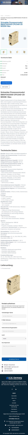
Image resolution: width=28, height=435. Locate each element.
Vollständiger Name (7, 312)
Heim (2, 15)
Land (3, 335)
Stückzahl (3, 77)
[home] (6, 2)
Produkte (7, 15)
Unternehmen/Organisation (9, 327)
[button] (16, 2)
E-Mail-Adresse (6, 320)
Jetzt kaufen (5, 86)
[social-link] (12, 389)
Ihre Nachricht (6, 342)
